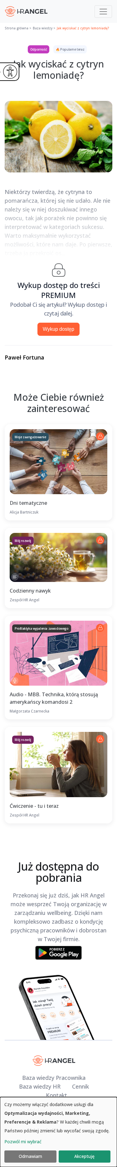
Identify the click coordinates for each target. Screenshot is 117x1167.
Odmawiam (30, 1156)
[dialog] (58, 1132)
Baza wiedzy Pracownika (53, 1077)
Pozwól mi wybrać (22, 1142)
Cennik (80, 1086)
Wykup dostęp (58, 329)
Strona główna (16, 28)
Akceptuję (84, 1156)
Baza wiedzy (42, 28)
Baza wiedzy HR (40, 1086)
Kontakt (56, 1095)
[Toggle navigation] (103, 11)
